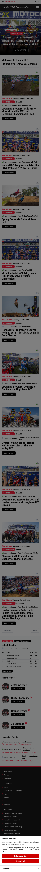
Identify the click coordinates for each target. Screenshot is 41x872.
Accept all (20, 861)
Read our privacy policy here (20, 850)
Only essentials (20, 856)
